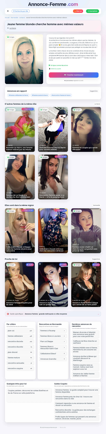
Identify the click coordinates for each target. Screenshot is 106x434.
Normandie (14, 17)
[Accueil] (8, 11)
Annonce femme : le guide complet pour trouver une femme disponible (76, 391)
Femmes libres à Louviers (50, 336)
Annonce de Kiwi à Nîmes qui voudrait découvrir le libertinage (84, 358)
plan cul (11, 331)
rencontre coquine (15, 368)
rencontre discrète (15, 347)
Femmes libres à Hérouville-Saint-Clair (49, 348)
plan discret (12, 352)
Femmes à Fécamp (47, 331)
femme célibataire (15, 336)
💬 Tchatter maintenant (73, 75)
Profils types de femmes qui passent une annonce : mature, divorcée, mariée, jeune (76, 418)
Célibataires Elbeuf (48, 354)
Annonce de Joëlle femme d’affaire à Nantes (83, 375)
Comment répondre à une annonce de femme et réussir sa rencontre (75, 404)
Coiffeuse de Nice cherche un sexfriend (85, 342)
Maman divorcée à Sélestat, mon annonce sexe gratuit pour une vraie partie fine (84, 334)
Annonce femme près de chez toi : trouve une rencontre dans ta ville (73, 398)
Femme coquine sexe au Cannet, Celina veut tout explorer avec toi (83, 367)
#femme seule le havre (40, 95)
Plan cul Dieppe (46, 341)
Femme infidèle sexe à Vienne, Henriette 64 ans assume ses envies (85, 350)
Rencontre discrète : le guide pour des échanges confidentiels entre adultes (75, 411)
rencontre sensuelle (16, 363)
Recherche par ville (21, 11)
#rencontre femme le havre (61, 95)
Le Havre (22, 17)
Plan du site (63, 427)
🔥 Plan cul (78, 11)
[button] (24, 59)
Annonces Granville (48, 359)
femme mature (14, 358)
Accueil (7, 17)
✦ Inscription (92, 11)
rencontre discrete (15, 341)
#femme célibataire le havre (18, 95)
